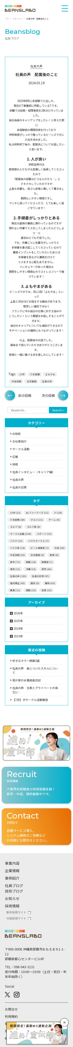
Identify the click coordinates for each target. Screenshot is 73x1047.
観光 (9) (35, 583)
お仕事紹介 (19, 441)
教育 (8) (54, 555)
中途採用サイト (16, 918)
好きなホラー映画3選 (26, 661)
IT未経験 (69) (17, 519)
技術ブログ (14, 891)
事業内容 (12, 863)
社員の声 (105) (18, 576)
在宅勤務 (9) (37, 555)
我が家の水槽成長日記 (26, 680)
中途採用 (16, 381)
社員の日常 (19, 487)
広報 (15, 457)
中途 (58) (60, 547)
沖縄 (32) (31, 569)
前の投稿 (24, 395)
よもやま (50, 374)
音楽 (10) (47, 590)
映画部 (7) (47, 562)
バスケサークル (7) (38, 540)
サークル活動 (20, 449)
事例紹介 (12, 878)
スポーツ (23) (44, 533)
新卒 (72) (15, 562)
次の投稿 (48, 395)
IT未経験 (35, 374)
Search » (58, 410)
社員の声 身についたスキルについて (35, 670)
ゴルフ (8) (15, 526)
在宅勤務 (31, 381)
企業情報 (12, 870)
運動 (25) (31, 590)
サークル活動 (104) (20, 533)
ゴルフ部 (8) (33, 526)
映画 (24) (31, 562)
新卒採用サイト (16, 912)
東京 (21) (15, 569)
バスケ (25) (16, 540)
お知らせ (12, 898)
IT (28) (58, 512)
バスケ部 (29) (17, 547)
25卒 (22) (15, 512)
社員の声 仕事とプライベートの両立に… (35, 690)
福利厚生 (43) (17, 583)
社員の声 (36, 66)
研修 (15, 464)
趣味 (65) (50, 583)
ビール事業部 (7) (40, 547)
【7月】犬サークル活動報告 (30, 700)
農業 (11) (15, 590)
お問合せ (11, 1009)
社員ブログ (18, 18)
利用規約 (11, 1016)
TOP (7, 18)
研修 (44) (47, 569)
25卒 (22, 374)
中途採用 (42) (17, 555)
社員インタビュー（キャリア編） (33, 472)
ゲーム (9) (54, 519)
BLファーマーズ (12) (37, 512)
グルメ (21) (37, 519)
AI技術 (16, 434)
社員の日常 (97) (40, 576)
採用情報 (12, 905)
